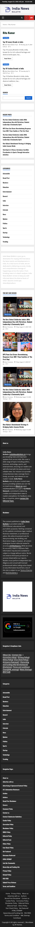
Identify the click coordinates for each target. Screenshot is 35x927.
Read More (8, 59)
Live (31, 17)
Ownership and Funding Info (11, 867)
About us (19, 486)
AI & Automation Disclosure (11, 789)
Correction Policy (8, 824)
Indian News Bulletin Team (11, 44)
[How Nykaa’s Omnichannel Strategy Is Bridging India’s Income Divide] (17, 412)
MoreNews (29, 922)
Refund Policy (7, 875)
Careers (5, 805)
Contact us (6, 813)
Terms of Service (26, 570)
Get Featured (7, 851)
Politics (5, 223)
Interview (6, 205)
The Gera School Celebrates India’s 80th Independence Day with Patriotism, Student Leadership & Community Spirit (16, 122)
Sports (5, 228)
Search (5, 92)
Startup (5, 232)
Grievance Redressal (9, 855)
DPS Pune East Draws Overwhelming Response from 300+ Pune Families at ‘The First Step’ (17, 129)
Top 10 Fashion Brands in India (13, 68)
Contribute (17, 918)
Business (5, 182)
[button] (3, 18)
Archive (5, 793)
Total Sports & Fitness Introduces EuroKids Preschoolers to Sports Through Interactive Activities (16, 152)
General (5, 196)
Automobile (6, 173)
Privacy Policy (7, 871)
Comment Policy (8, 809)
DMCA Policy (6, 832)
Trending (5, 38)
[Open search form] (22, 18)
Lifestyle (5, 210)
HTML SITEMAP (7, 859)
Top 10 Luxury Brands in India (13, 42)
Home (8, 893)
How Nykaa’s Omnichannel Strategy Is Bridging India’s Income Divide (15, 425)
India (4, 201)
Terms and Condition (9, 886)
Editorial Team (7, 840)
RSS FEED (5, 878)
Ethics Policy (6, 844)
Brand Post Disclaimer (9, 801)
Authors (5, 797)
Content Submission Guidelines (12, 817)
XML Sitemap (25, 915)
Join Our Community (9, 863)
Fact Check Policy (8, 848)
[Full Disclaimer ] (11, 573)
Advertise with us (8, 782)
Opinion (5, 219)
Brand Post (6, 178)
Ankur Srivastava (8, 327)
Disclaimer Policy (8, 828)
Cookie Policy (7, 820)
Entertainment (7, 192)
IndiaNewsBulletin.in (17, 454)
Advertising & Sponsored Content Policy (15, 786)
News (4, 214)
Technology (6, 237)
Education (6, 187)
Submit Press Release (9, 882)
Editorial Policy (7, 836)
